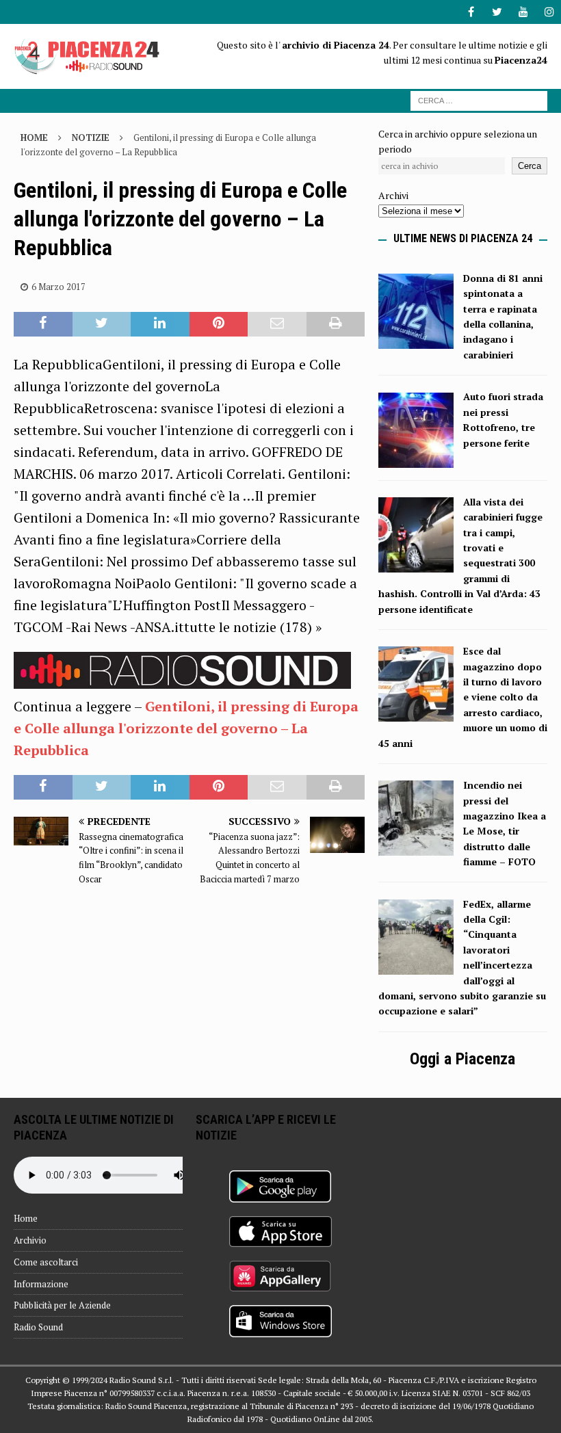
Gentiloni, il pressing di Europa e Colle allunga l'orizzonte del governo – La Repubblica (186, 728)
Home (26, 1218)
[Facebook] (471, 12)
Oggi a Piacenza (462, 1058)
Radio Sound (38, 1327)
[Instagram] (549, 12)
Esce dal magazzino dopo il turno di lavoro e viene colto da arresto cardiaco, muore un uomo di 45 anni (462, 696)
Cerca (529, 166)
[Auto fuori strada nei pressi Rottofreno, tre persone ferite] (416, 459)
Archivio (30, 1240)
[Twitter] (497, 12)
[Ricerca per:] (478, 99)
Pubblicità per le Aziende (62, 1305)
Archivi (393, 195)
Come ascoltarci (46, 1262)
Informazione (41, 1284)
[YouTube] (523, 12)
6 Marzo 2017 (58, 286)
